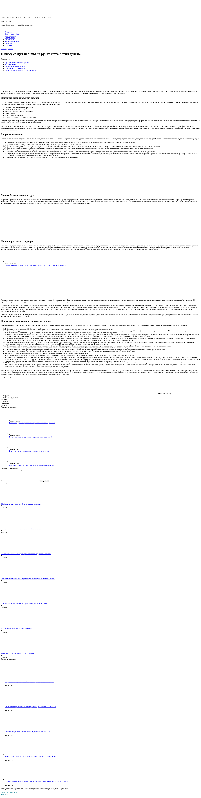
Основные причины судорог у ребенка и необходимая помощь (31, 465)
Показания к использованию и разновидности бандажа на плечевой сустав (28, 579)
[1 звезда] (16, 386)
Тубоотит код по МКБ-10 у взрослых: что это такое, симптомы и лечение (31, 756)
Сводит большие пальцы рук (15, 66)
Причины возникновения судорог (17, 63)
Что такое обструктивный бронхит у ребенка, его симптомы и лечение (30, 707)
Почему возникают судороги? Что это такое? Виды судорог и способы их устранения (35, 265)
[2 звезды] (48, 386)
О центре (8, 32)
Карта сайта (4, 794)
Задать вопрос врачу (12, 41)
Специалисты (10, 38)
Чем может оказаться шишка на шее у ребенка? (17, 653)
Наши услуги (10, 43)
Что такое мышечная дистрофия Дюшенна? (16, 628)
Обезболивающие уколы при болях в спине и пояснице (21, 504)
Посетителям (9, 39)
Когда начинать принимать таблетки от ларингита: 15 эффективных (29, 682)
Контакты (8, 45)
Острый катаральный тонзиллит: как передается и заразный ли (27, 732)
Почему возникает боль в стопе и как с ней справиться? (21, 529)
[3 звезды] (79, 386)
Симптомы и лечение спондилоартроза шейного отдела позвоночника (26, 554)
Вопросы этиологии (12, 64)
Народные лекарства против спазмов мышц (20, 70)
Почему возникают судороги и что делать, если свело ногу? (30, 437)
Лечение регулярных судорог (15, 68)
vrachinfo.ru (4, 792)
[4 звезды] (110, 386)
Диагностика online (12, 34)
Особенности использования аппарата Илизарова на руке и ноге (24, 603)
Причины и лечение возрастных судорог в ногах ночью (29, 451)
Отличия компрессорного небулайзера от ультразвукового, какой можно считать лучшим (36, 781)
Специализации (10, 36)
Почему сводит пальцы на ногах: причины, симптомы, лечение (32, 423)
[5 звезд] (142, 386)
